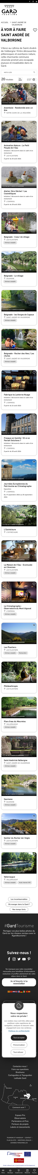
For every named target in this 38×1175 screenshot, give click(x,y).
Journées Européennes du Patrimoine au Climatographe (17, 484)
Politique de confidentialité (19, 1031)
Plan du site (11, 1140)
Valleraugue (9, 876)
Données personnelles (19, 1143)
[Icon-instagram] (14, 959)
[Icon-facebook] (9, 959)
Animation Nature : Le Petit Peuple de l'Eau (16, 146)
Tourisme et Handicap (15, 1138)
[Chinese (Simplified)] (11, 991)
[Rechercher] (34, 72)
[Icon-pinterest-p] (29, 959)
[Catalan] (9, 991)
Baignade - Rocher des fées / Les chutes (19, 354)
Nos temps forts (19, 909)
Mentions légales (24, 1140)
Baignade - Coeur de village (16, 236)
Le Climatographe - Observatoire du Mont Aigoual (17, 607)
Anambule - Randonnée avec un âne (18, 108)
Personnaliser (19, 1045)
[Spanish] (29, 991)
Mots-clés (8, 72)
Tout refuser (18, 1052)
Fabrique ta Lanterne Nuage (17, 394)
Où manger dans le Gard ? (19, 904)
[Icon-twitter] (19, 959)
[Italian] (24, 991)
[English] (16, 991)
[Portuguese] (26, 991)
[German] (21, 991)
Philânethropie (11, 686)
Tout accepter (19, 1038)
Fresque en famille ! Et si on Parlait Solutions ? (17, 439)
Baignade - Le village (13, 275)
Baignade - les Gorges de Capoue (19, 314)
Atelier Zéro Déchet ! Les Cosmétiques (15, 192)
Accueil (4, 22)
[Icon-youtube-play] (24, 959)
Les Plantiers (10, 647)
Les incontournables (19, 899)
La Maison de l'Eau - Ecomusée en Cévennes (18, 565)
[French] (19, 991)
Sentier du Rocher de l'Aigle (17, 838)
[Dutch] (14, 991)
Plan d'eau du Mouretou (15, 721)
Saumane (8, 799)
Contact (28, 1138)
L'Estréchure (10, 529)
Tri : (20, 79)
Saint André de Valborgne (19, 23)
